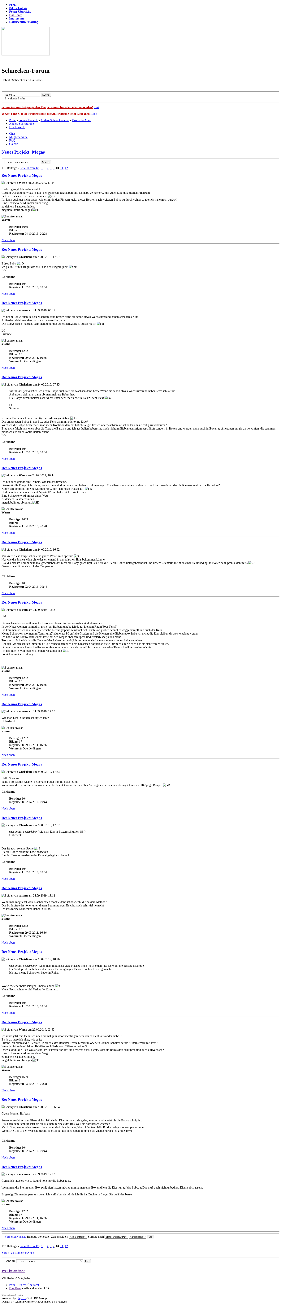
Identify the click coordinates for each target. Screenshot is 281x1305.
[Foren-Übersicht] (26, 54)
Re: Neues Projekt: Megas (22, 175)
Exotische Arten (81, 120)
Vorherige (10, 1236)
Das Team (15, 1288)
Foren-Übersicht (28, 120)
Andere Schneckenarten (55, 120)
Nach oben (8, 240)
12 (66, 168)
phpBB (21, 1298)
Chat (12, 133)
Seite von (29, 168)
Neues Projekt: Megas (23, 152)
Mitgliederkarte (18, 137)
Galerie (13, 144)
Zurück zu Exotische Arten (18, 1252)
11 (61, 168)
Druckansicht (17, 127)
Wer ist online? (13, 1271)
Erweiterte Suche (15, 98)
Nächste (21, 1236)
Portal (12, 120)
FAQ (12, 140)
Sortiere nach (96, 1236)
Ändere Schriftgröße (21, 123)
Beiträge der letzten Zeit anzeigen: (48, 1236)
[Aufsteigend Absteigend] (141, 1236)
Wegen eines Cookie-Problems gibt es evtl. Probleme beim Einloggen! (46, 113)
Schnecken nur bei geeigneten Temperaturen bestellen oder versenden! (47, 107)
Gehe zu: (10, 1261)
